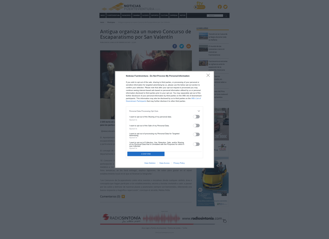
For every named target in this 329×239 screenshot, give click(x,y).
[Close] (209, 76)
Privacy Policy (179, 163)
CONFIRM (146, 154)
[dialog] (164, 119)
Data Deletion (150, 163)
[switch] (196, 116)
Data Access (164, 163)
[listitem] (164, 111)
